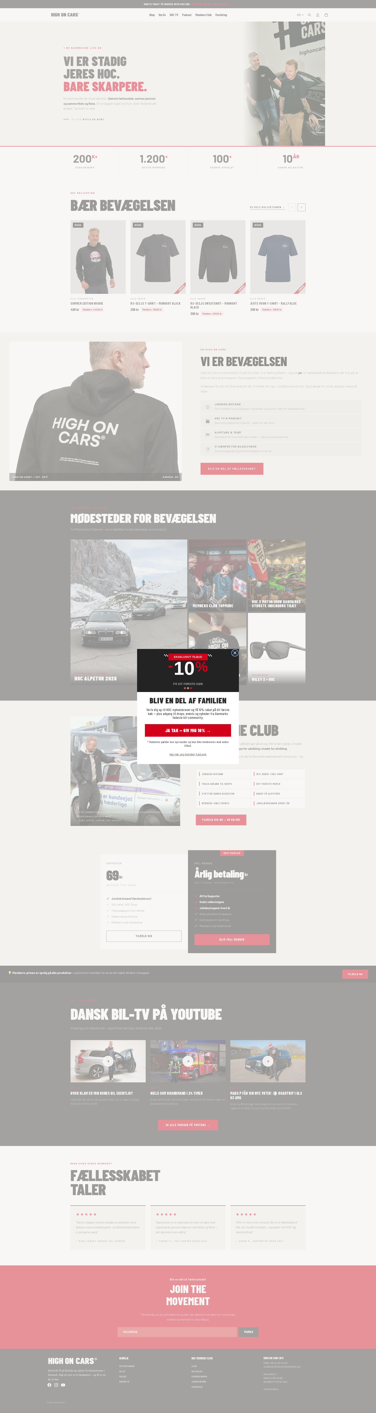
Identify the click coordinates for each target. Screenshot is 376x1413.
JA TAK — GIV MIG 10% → (188, 730)
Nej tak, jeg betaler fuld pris (188, 754)
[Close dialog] (235, 653)
